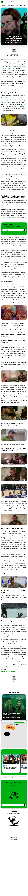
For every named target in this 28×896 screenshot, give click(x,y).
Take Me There (14, 829)
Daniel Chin (9, 717)
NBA (17, 5)
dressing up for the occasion (8, 671)
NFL (20, 5)
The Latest (3, 5)
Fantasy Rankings (11, 5)
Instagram (13, 837)
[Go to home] (2, 2)
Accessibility (23, 834)
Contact (5, 777)
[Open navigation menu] (26, 2)
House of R (23, 770)
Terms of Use (5, 834)
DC (4, 710)
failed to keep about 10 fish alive (16, 100)
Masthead (14, 777)
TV (14, 34)
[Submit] (24, 230)
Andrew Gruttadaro (14, 54)
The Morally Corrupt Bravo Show (8, 770)
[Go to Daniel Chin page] (4, 717)
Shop (23, 777)
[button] (14, 2)
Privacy (9, 834)
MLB (24, 5)
